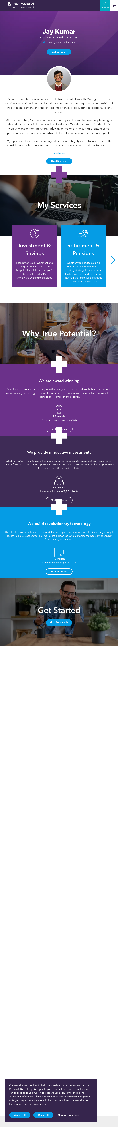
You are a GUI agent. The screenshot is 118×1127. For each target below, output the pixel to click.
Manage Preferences (69, 1114)
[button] (5, 260)
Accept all (20, 1114)
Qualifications (59, 161)
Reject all (43, 1114)
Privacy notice (40, 1104)
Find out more (59, 571)
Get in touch (59, 51)
